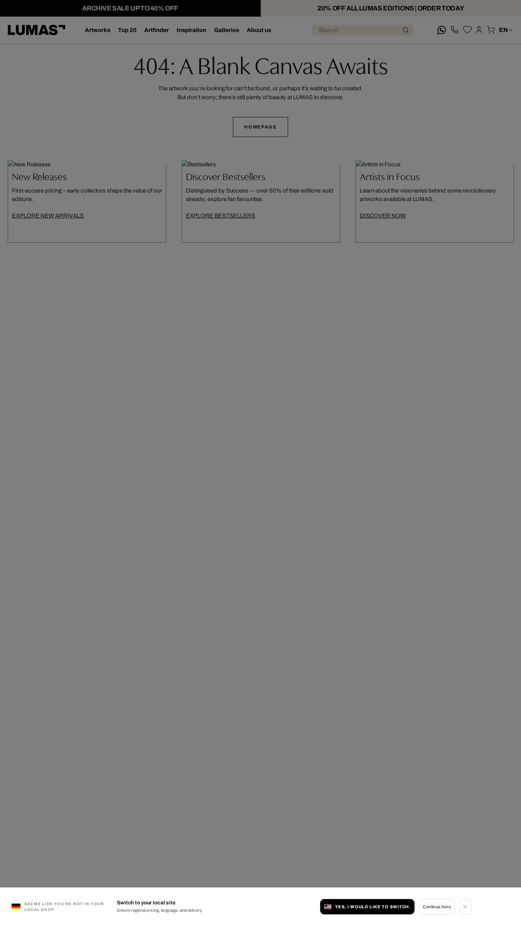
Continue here (437, 906)
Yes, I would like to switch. (373, 906)
